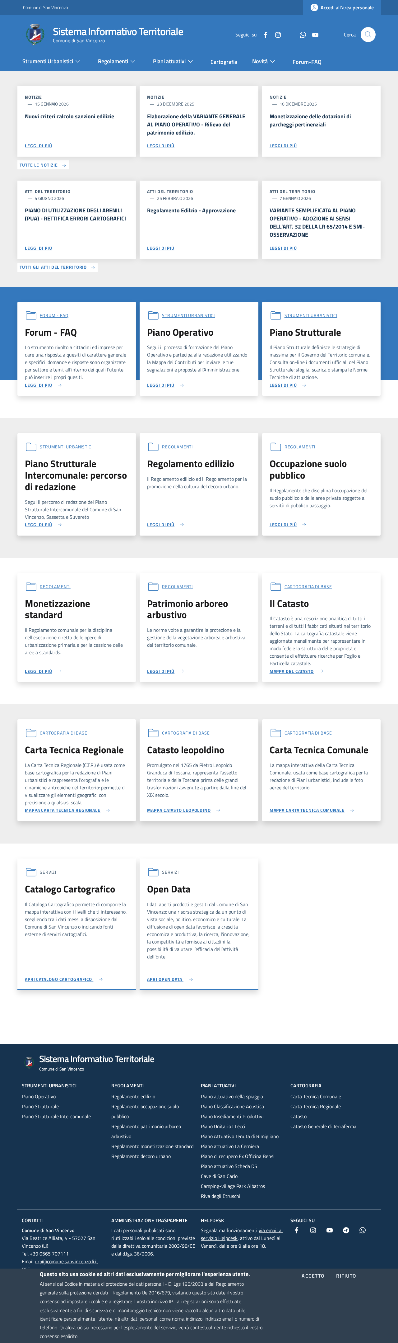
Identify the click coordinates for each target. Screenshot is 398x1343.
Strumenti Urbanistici (188, 315)
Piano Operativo (39, 1096)
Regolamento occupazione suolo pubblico (145, 1111)
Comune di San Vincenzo (45, 7)
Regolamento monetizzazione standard (152, 1146)
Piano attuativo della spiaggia (232, 1096)
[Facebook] (263, 34)
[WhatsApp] (300, 34)
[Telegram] (288, 34)
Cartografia (306, 1085)
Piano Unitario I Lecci (223, 1126)
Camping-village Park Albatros (233, 1186)
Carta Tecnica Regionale (315, 1106)
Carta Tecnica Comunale (315, 1096)
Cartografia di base (308, 586)
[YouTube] (313, 34)
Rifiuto (346, 1276)
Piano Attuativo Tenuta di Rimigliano (240, 1136)
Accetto (313, 1276)
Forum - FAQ (54, 315)
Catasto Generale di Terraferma (323, 1126)
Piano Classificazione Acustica (232, 1106)
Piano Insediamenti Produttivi (232, 1116)
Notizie (33, 97)
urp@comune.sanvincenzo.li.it (66, 1261)
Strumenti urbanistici (49, 1085)
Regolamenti (177, 446)
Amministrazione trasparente (149, 1220)
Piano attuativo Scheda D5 (229, 1166)
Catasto (298, 1116)
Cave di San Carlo (219, 1176)
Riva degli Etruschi (220, 1196)
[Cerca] (368, 34)
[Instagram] (275, 34)
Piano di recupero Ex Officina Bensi (238, 1156)
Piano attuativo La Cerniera (230, 1146)
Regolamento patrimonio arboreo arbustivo (146, 1131)
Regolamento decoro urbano (141, 1156)
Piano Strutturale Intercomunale (56, 1116)
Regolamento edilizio (133, 1096)
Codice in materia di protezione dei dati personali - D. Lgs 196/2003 (133, 1284)
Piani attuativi (218, 1085)
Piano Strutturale (40, 1106)
